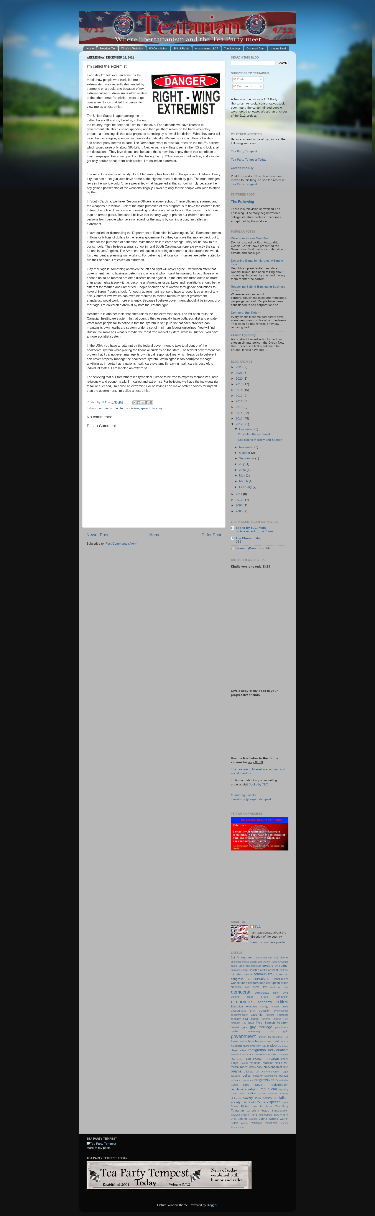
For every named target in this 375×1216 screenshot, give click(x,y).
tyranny (157, 408)
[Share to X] (143, 402)
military (235, 1067)
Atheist (267, 961)
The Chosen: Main (249, 538)
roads (234, 1093)
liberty (284, 1059)
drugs (250, 997)
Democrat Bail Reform (246, 312)
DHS (285, 992)
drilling (235, 996)
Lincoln (244, 1063)
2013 (239, 418)
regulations (238, 1089)
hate (251, 1041)
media (278, 1062)
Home (90, 48)
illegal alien (238, 1050)
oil (257, 1071)
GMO (272, 1031)
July (242, 464)
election (251, 1006)
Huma (246, 1046)
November (246, 447)
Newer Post (97, 534)
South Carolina (258, 1102)
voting (263, 1118)
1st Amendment (242, 957)
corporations (256, 982)
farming (270, 1015)
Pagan (285, 1071)
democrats (262, 992)
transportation (280, 1110)
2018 (239, 390)
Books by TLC (258, 784)
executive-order (239, 1015)
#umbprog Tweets (243, 795)
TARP (254, 1106)
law (233, 1059)
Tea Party (282, 1106)
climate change (241, 974)
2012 (239, 424)
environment (238, 1010)
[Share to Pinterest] (151, 402)
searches (273, 1093)
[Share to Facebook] (147, 402)
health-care (280, 1041)
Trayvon (235, 1114)
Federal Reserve (271, 1018)
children (254, 969)
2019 (239, 384)
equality (264, 1010)
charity (244, 970)
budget (283, 965)
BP (276, 966)
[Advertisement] (258, 885)
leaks (240, 1059)
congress (237, 979)
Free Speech (265, 1022)
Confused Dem (255, 48)
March (244, 481)
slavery (248, 1098)
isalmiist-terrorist (266, 1054)
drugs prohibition (274, 996)
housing (236, 1045)
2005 (239, 511)
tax (262, 1106)
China (263, 969)
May (242, 475)
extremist (257, 1014)
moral (244, 1067)
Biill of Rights (181, 48)
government (243, 1036)
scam (261, 1093)
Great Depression (270, 1037)
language (283, 1054)
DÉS (238, 541)
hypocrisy (255, 1046)
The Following (242, 202)
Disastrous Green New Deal (250, 238)
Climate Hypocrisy (243, 335)
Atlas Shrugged (280, 961)
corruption (273, 982)
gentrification (281, 1027)
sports (285, 1102)
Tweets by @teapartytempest (251, 799)
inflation (235, 1054)
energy (264, 1006)
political (283, 1075)
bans (242, 965)
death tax (260, 987)
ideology (276, 1045)
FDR (246, 1018)
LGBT (248, 1059)
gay (244, 1027)
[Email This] (134, 402)
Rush (242, 1093)
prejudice (247, 1080)
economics (242, 1001)
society (235, 1102)
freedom (282, 1022)
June (243, 470)
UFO (233, 1119)
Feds (285, 1019)
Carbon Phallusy (242, 168)
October (245, 452)
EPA (252, 1010)
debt (286, 987)
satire (252, 1093)
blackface (256, 966)
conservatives (258, 979)
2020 (239, 378)
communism (106, 408)
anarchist (236, 961)
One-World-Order (270, 1071)
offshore (248, 1071)
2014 (239, 413)
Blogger (212, 1205)
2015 (239, 407)
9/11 (276, 957)
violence (253, 1119)
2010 (239, 499)
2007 (239, 505)
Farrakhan (282, 1015)
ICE (264, 1046)
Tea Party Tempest (244, 151)
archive (245, 961)
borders (267, 965)
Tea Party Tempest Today (248, 159)
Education (237, 1006)
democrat (240, 992)
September (247, 458)
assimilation (256, 961)
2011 (239, 494)
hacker (243, 1041)
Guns (234, 1041)
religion (253, 1089)
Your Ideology (232, 48)
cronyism (236, 987)
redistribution (279, 1084)
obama (236, 1071)
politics (235, 1080)
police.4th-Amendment (265, 1075)
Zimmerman (237, 1127)
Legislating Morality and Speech (260, 439)
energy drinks (280, 1006)
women (284, 1123)
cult (247, 987)
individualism (278, 1050)
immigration (257, 1050)
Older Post (211, 534)
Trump (254, 1114)
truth (261, 1114)
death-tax (275, 987)
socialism (132, 408)
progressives (264, 1080)
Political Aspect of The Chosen (254, 531)
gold (285, 1031)
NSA (285, 1067)
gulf (286, 1037)
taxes (269, 1106)
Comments (244, 86)
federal (255, 1018)
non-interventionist (269, 1067)
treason (245, 1114)
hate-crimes (263, 1041)
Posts (240, 79)
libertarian (271, 1059)
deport (276, 992)
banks (234, 966)
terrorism (253, 1110)
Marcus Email (278, 48)
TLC (258, 926)
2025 (239, 367)
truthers (268, 1114)
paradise (235, 1075)
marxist (268, 1062)
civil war (284, 970)
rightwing (283, 1089)
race (246, 1084)
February (246, 487)
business (235, 970)
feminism (235, 1023)
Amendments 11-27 (206, 48)
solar (244, 1102)
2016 (239, 401)
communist (280, 974)
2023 (239, 372)
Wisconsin (271, 1123)
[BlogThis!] (139, 402)
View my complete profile (267, 942)
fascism (236, 1018)
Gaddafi (235, 1027)
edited (120, 408)
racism (260, 1084)
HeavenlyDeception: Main (254, 548)
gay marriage (261, 1027)
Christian (273, 969)
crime (284, 982)
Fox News (248, 1023)
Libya (234, 1062)
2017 (239, 395)
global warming (245, 1031)
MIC (286, 1063)
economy (265, 1002)
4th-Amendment (263, 957)
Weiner (244, 1123)
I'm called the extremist (254, 434)
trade (265, 1110)
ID (267, 1046)
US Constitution (158, 48)
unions (242, 1118)
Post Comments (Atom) (121, 543)
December (246, 429)
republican (269, 1089)
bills (248, 966)
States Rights (240, 1106)
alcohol (284, 957)
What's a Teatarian (132, 48)
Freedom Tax (107, 48)
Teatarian (237, 1110)
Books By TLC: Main (250, 527)
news (252, 1067)
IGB (286, 1046)
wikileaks (257, 1123)
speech (146, 408)
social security (263, 1098)
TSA (276, 1114)
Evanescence (281, 1010)
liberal (257, 1059)
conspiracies (280, 979)
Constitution (239, 982)
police (247, 1075)
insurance (246, 1054)
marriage (255, 1062)
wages (273, 1118)
